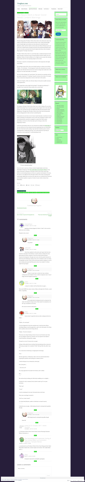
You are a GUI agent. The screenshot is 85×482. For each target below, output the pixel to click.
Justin (26, 282)
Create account (59, 137)
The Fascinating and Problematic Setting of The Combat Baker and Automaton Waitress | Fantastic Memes (38, 440)
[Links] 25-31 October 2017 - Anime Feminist (35, 426)
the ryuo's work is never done (43, 192)
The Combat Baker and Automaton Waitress (38, 169)
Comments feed (59, 141)
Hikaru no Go (20, 192)
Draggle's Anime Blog (60, 109)
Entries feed (59, 139)
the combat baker (33, 192)
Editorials (40, 8)
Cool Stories (46, 8)
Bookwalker (47, 125)
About (18, 8)
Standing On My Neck (60, 116)
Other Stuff (60, 8)
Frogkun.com (22, 3)
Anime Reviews (24, 8)
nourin (26, 192)
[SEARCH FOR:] (61, 14)
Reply (35, 235)
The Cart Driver (59, 118)
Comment (48, 475)
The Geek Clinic (59, 120)
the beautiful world (60, 117)
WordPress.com (59, 142)
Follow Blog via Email (61, 19)
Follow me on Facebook (61, 76)
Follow (58, 34)
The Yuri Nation (59, 121)
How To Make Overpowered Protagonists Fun (25, 213)
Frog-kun (26, 12)
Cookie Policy (20, 480)
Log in (58, 138)
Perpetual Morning (60, 113)
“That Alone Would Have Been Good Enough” (45, 214)
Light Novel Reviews (33, 8)
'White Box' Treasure (60, 105)
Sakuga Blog (59, 114)
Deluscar (58, 108)
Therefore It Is (59, 123)
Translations (53, 8)
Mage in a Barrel (59, 112)
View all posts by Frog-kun (21, 208)
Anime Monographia (60, 106)
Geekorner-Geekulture (60, 110)
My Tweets (58, 72)
